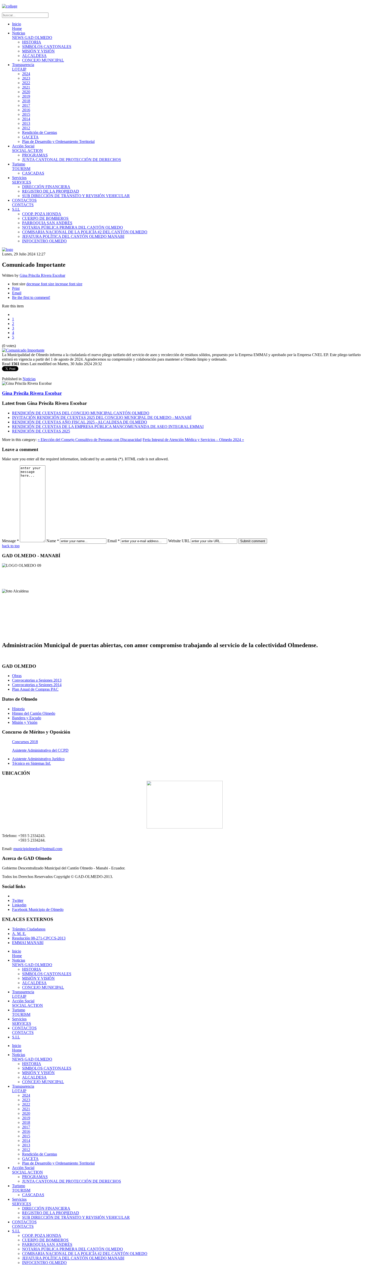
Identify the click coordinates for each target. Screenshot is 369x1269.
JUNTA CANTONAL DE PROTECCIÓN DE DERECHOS (71, 159)
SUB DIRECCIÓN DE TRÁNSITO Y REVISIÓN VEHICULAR (76, 196)
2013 (26, 123)
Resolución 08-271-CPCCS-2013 (39, 938)
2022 (26, 83)
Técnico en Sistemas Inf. (31, 763)
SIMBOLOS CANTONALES (46, 46)
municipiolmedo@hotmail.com (37, 849)
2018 (26, 101)
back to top (11, 546)
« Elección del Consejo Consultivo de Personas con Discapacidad (90, 439)
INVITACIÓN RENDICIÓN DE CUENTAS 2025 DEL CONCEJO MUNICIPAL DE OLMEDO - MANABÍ (101, 417)
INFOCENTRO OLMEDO (44, 241)
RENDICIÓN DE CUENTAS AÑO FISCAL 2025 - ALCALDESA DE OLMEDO (79, 422)
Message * (10, 541)
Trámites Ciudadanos (28, 929)
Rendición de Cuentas (39, 132)
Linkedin (19, 905)
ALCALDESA (34, 55)
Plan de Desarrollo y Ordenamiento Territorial (58, 141)
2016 (26, 110)
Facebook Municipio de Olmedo (38, 909)
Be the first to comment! (31, 297)
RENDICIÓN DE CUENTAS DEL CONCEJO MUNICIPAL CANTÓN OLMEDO (80, 413)
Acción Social (27, 148)
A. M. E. (19, 933)
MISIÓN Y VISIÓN (38, 51)
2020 (26, 92)
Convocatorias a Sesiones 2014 (37, 685)
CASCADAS (33, 173)
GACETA (30, 137)
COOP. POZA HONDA (41, 214)
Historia (18, 709)
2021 (26, 87)
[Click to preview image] (23, 350)
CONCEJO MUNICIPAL (43, 60)
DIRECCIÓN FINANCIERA (46, 187)
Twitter (17, 900)
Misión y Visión (24, 722)
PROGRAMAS (35, 155)
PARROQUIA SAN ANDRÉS (47, 223)
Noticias (32, 35)
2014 (26, 119)
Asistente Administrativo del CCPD (40, 750)
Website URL (179, 541)
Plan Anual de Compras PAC (35, 689)
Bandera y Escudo (26, 718)
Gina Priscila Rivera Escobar (42, 275)
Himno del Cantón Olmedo (33, 713)
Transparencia (23, 67)
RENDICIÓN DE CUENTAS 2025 (41, 431)
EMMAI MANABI (27, 943)
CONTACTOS (24, 202)
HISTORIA (31, 42)
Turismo (21, 166)
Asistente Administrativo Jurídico (38, 759)
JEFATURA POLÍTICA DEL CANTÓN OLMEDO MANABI (73, 236)
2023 (26, 78)
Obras (17, 676)
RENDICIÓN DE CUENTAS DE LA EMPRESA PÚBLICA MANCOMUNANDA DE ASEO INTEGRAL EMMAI (108, 426)
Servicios (21, 180)
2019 (26, 96)
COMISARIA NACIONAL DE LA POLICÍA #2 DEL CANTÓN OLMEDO (84, 232)
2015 (26, 114)
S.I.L (16, 209)
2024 (26, 74)
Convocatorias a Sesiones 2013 (37, 680)
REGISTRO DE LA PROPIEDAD (50, 191)
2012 (26, 128)
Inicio (17, 26)
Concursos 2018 (25, 742)
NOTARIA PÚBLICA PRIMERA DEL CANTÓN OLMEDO (72, 227)
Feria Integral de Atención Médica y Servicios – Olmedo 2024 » (193, 439)
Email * (113, 541)
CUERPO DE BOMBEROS (45, 218)
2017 (26, 105)
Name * (52, 541)
